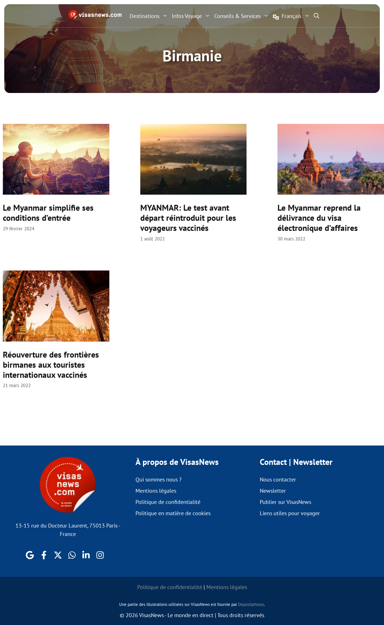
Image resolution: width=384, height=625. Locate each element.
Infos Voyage (187, 16)
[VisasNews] (95, 14)
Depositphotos (251, 604)
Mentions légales (155, 490)
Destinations (144, 16)
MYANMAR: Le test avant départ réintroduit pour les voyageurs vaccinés (188, 217)
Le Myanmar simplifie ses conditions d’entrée (48, 212)
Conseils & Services (237, 16)
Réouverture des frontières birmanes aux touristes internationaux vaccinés (51, 364)
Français (291, 16)
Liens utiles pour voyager (290, 513)
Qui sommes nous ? (158, 479)
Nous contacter (278, 479)
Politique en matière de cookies (173, 513)
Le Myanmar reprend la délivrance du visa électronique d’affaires (319, 217)
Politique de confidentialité (167, 502)
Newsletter (273, 490)
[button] (316, 15)
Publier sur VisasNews (285, 502)
